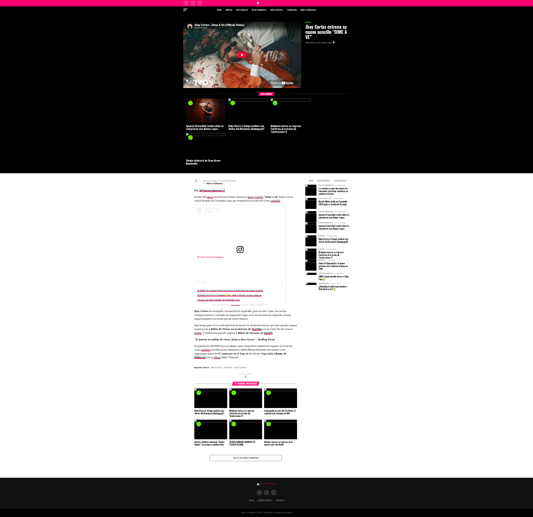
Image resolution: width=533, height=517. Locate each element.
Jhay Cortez (241, 368)
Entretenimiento (259, 9)
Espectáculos (242, 9)
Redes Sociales (276, 9)
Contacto (280, 500)
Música (229, 9)
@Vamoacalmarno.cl (212, 190)
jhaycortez (235, 305)
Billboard (200, 357)
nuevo (210, 196)
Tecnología (292, 9)
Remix (197, 332)
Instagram (218, 257)
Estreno (228, 368)
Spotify (268, 332)
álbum (217, 357)
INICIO (251, 500)
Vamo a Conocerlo (308, 9)
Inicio (219, 9)
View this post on (205, 257)
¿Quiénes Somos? (264, 500)
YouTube (257, 329)
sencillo (259, 196)
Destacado (217, 368)
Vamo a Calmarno (214, 183)
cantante (275, 200)
